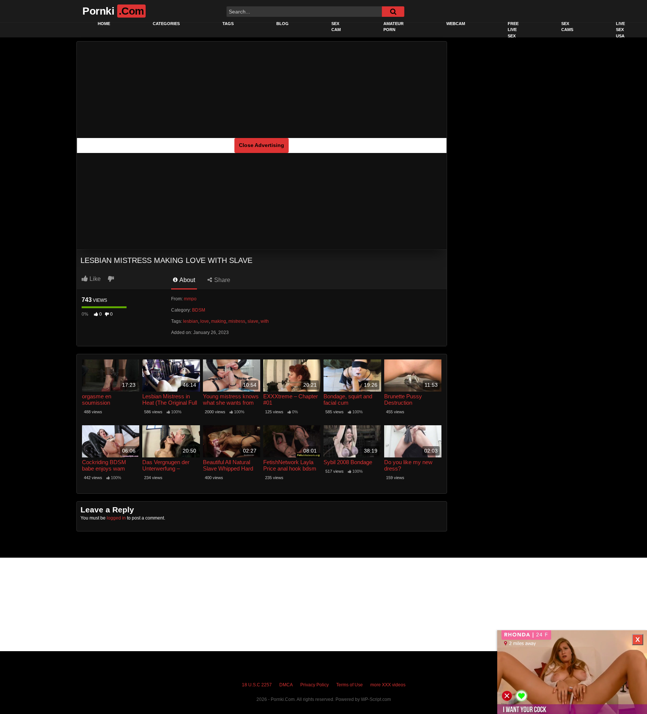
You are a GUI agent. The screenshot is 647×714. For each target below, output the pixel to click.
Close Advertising (261, 145)
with (265, 321)
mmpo (190, 298)
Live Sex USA (620, 29)
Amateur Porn (393, 26)
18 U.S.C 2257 (257, 684)
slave (252, 321)
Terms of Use (349, 684)
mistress (236, 321)
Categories (166, 23)
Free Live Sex (513, 29)
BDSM (198, 310)
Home (104, 23)
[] (393, 11)
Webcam (455, 23)
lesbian (190, 321)
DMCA (286, 684)
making (218, 321)
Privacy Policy (314, 684)
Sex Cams (567, 26)
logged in (116, 518)
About (186, 280)
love (204, 321)
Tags (228, 23)
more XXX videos (387, 684)
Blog (282, 23)
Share (221, 280)
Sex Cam (336, 26)
